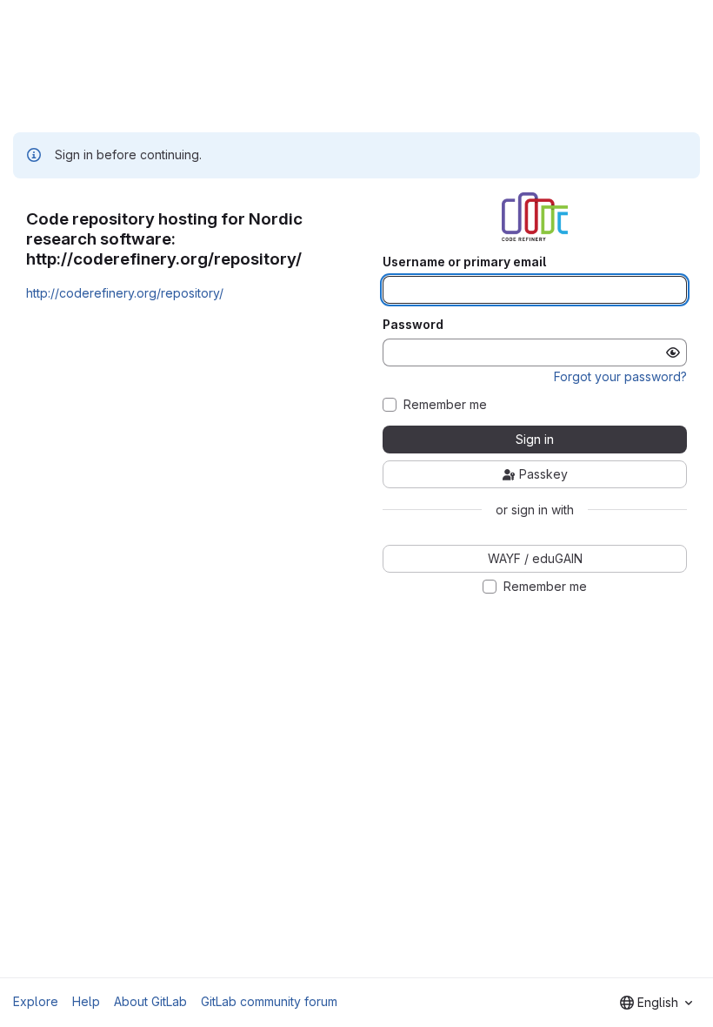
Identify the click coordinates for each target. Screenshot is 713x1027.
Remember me (445, 405)
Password (413, 325)
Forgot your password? (620, 376)
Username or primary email (464, 262)
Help (86, 1001)
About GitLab (150, 1001)
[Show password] (673, 352)
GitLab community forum (269, 1001)
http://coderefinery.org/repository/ (124, 292)
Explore (35, 1001)
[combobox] (656, 1002)
